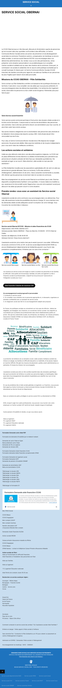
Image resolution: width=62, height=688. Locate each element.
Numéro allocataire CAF (9, 525)
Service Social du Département (22, 389)
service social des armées (24, 625)
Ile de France (6, 601)
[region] (31, 31)
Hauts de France (7, 599)
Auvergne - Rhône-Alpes (9, 580)
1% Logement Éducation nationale (13, 423)
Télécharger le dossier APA (10, 471)
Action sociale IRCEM (9, 536)
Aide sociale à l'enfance (31, 629)
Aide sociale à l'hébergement (33, 640)
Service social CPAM (30, 676)
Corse (4, 589)
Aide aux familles (7, 560)
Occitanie (5, 614)
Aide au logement (7, 564)
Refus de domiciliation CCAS (11, 467)
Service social (31, 2)
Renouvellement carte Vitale (11, 443)
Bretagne (5, 585)
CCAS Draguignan (7, 517)
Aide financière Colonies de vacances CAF (19, 285)
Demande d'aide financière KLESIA (12, 532)
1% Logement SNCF (9, 421)
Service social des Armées (24, 685)
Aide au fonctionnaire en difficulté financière (16, 554)
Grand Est (5, 597)
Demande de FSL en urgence (11, 445)
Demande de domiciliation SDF (11, 465)
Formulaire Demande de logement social (14, 457)
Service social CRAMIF (8, 685)
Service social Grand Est (14, 116)
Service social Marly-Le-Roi (31, 265)
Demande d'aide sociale (19, 653)
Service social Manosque (10, 265)
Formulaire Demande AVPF (10, 459)
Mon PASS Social (7, 511)
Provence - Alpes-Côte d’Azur (11, 618)
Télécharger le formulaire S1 (10, 485)
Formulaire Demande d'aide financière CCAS (16, 451)
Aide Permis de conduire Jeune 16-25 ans (15, 572)
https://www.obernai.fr (21, 238)
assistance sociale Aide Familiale (46, 625)
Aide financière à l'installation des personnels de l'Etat (18, 556)
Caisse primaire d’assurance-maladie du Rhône (16, 540)
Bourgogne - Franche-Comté (11, 583)
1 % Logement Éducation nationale (12, 568)
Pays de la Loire (7, 616)
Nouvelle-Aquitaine (8, 605)
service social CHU (34, 396)
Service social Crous (51, 680)
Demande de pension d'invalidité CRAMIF (15, 461)
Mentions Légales (31, 665)
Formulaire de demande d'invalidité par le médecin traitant (20, 437)
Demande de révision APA (10, 447)
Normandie (5, 603)
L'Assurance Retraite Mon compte (12, 528)
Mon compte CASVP (8, 520)
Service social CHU (7, 680)
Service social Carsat (45, 676)
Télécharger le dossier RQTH (11, 481)
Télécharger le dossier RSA (10, 475)
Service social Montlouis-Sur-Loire (50, 266)
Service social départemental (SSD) (11, 676)
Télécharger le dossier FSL (10, 477)
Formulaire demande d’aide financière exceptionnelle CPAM (20, 453)
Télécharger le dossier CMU (10, 479)
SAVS (24, 645)
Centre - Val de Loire (8, 587)
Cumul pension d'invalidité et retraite (14, 412)
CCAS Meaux (6, 515)
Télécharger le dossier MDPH (11, 473)
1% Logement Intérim (9, 425)
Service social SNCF (37, 680)
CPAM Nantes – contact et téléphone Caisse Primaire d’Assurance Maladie (25, 548)
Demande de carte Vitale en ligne (12, 441)
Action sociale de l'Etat (9, 552)
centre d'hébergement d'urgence (12, 636)
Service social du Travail (22, 680)
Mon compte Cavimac (9, 523)
